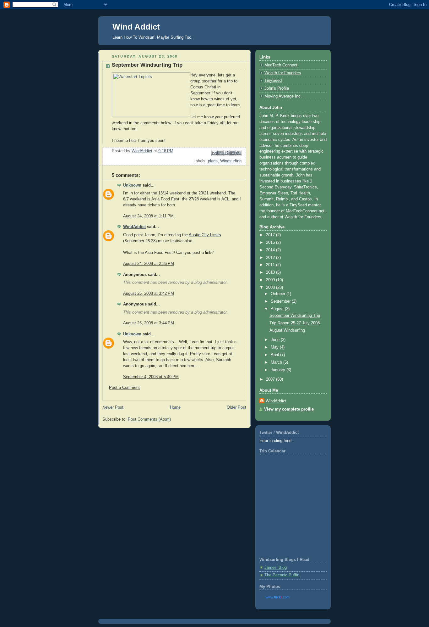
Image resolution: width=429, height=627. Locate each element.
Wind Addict (136, 26)
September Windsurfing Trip (294, 315)
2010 (271, 272)
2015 (271, 242)
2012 (271, 257)
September (281, 301)
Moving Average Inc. (283, 96)
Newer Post (112, 407)
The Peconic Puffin (281, 575)
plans (213, 161)
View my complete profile (289, 409)
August (278, 309)
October (278, 294)
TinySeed (273, 80)
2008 (271, 287)
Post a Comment (124, 387)
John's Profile (276, 88)
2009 (271, 280)
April (275, 355)
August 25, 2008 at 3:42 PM (148, 293)
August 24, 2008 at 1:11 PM (148, 216)
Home (175, 407)
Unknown (132, 185)
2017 (271, 235)
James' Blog (275, 567)
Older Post (236, 407)
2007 (271, 379)
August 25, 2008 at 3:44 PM (148, 323)
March (277, 362)
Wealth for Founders (282, 73)
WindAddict (134, 227)
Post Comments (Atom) (149, 419)
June (276, 340)
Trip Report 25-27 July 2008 (294, 323)
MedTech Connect (280, 65)
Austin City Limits (205, 235)
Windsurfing (231, 161)
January (278, 370)
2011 (271, 265)
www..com (278, 597)
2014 (271, 250)
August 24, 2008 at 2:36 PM (148, 263)
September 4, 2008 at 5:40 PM (151, 377)
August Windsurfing (287, 330)
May (275, 347)
